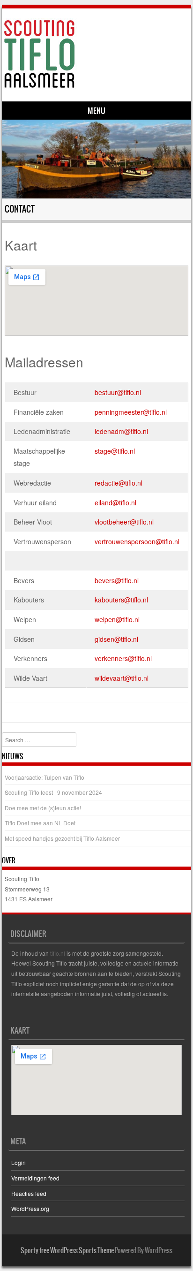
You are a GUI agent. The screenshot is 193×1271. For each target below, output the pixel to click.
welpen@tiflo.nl (117, 619)
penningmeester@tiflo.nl (131, 412)
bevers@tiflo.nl (117, 580)
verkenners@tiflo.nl (123, 658)
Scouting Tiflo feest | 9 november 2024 (53, 792)
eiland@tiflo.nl (115, 502)
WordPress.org (30, 1208)
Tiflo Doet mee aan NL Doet (40, 823)
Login (18, 1162)
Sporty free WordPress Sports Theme (67, 1250)
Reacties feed (28, 1193)
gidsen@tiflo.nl (116, 639)
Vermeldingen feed (35, 1178)
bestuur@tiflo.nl (118, 392)
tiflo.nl (57, 953)
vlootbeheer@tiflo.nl (124, 521)
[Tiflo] (95, 54)
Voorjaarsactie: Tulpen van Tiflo (44, 777)
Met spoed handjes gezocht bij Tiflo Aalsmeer (62, 838)
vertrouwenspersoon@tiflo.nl (137, 541)
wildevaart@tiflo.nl (121, 678)
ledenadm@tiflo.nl (121, 431)
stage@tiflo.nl (115, 451)
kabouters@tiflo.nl (121, 599)
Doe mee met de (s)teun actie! (43, 808)
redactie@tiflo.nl (118, 482)
